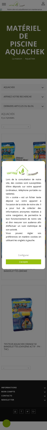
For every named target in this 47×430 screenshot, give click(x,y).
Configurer (23, 255)
